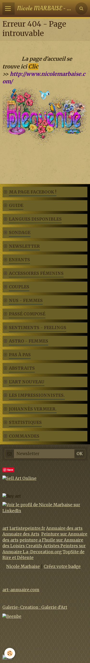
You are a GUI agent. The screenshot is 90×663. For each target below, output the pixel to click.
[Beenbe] (11, 616)
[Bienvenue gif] (45, 116)
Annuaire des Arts (20, 534)
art (5, 528)
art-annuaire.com (20, 589)
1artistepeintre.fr (27, 528)
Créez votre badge (62, 566)
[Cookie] (9, 653)
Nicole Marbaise (23, 566)
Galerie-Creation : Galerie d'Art (34, 607)
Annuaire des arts (64, 528)
